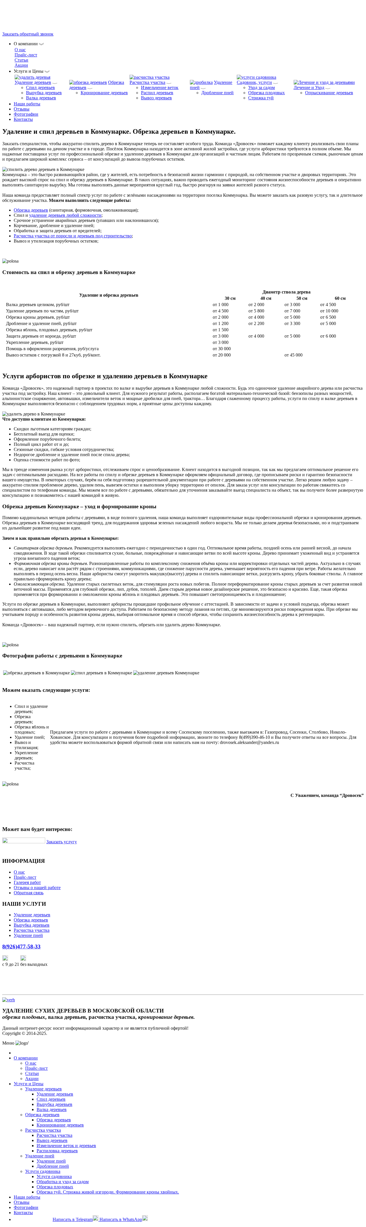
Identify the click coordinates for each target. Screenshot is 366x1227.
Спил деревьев (40, 87)
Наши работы (27, 103)
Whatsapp (35, 959)
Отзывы (21, 109)
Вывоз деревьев (156, 97)
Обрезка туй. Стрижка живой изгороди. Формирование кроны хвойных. (108, 1191)
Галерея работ (27, 882)
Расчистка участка (147, 82)
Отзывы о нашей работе (37, 887)
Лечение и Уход (309, 87)
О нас (20, 49)
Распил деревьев (157, 92)
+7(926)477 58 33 (33, 1219)
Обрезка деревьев (31, 210)
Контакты (23, 119)
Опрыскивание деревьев (329, 92)
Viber (14, 959)
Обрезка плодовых (266, 92)
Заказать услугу (61, 841)
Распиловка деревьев (57, 1150)
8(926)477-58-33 (17, 14)
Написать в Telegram (73, 1219)
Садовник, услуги (254, 82)
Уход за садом (261, 87)
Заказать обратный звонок (27, 33)
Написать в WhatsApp (121, 1219)
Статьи (21, 60)
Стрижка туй (261, 97)
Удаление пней (28, 935)
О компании (26, 1057)
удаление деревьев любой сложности (65, 215)
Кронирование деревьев (104, 92)
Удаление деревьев (33, 82)
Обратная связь (28, 892)
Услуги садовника (42, 1171)
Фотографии (26, 114)
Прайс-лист (26, 54)
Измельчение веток (159, 87)
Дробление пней (217, 92)
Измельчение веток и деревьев (66, 1145)
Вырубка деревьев (44, 92)
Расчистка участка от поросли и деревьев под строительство (73, 235)
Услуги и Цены (28, 1083)
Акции (21, 65)
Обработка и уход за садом (63, 1181)
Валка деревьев (41, 97)
